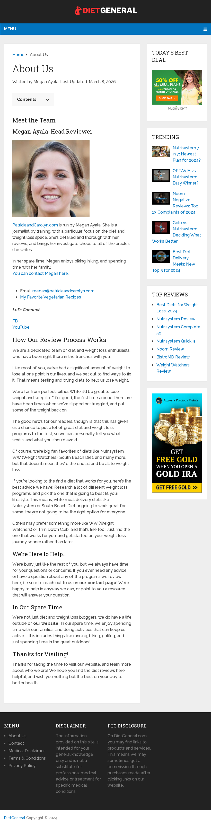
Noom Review (170, 349)
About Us (17, 735)
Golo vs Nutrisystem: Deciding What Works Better (176, 232)
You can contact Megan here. (40, 273)
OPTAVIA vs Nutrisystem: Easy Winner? (185, 177)
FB (15, 321)
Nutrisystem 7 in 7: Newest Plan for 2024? (187, 154)
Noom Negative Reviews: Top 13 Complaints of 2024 (175, 203)
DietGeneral (14, 818)
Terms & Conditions (27, 758)
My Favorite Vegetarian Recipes (51, 297)
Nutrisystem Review (175, 319)
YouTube (21, 327)
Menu (10, 29)
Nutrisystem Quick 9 (175, 341)
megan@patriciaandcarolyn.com (63, 290)
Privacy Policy (22, 765)
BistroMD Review (173, 357)
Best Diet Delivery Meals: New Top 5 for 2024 (173, 261)
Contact (16, 743)
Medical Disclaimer (26, 750)
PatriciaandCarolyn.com (35, 225)
